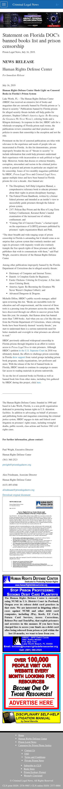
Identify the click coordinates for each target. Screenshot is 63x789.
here (39, 382)
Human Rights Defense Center (32, 738)
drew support (19, 357)
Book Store (29, 768)
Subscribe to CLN (32, 765)
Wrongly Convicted (33, 775)
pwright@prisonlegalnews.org (17, 464)
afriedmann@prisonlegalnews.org (18, 489)
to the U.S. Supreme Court (32, 350)
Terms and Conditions (35, 757)
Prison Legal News (27, 742)
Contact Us (30, 750)
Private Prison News (34, 760)
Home (21, 735)
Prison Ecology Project (35, 772)
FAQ (27, 753)
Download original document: (17, 494)
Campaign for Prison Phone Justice (34, 745)
